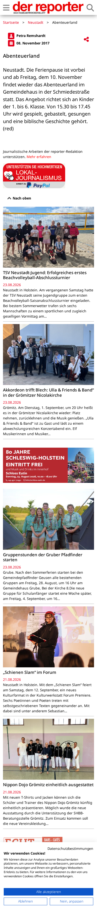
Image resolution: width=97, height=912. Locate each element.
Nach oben (21, 198)
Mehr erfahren (39, 156)
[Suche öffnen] (90, 7)
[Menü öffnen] (6, 7)
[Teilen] (86, 39)
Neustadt (35, 22)
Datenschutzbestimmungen (70, 848)
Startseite (11, 22)
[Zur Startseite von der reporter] (48, 7)
